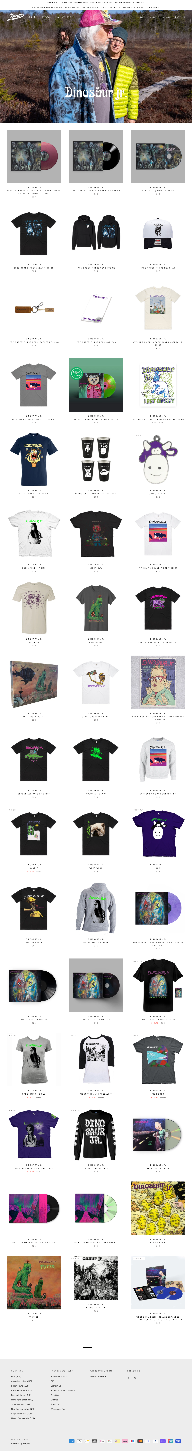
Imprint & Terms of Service (63, 1390)
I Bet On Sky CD (158, 1243)
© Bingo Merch (19, 1440)
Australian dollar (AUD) (21, 1381)
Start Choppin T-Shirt (96, 717)
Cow (158, 868)
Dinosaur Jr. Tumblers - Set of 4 (96, 494)
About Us (55, 1404)
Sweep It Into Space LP (34, 1020)
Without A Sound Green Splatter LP (96, 419)
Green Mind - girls (33, 1094)
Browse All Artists (58, 1376)
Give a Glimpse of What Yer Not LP (34, 1243)
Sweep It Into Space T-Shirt (158, 1020)
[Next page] (104, 1344)
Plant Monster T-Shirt (33, 494)
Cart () (180, 17)
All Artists (64, 17)
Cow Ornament (158, 494)
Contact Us (56, 1386)
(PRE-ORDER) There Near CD (158, 191)
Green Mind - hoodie (96, 942)
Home (32, 17)
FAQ (53, 1381)
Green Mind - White (34, 568)
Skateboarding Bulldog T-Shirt (158, 642)
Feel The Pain (34, 942)
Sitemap (54, 1399)
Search (166, 17)
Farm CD (34, 1317)
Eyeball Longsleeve (96, 1168)
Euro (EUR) (16, 1376)
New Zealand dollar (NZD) (23, 1409)
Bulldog (34, 642)
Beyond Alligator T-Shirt (34, 794)
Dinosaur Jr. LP (96, 1308)
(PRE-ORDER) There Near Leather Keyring (34, 342)
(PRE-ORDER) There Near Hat (158, 268)
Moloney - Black (95, 794)
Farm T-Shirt (96, 642)
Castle (34, 868)
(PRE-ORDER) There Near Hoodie (96, 268)
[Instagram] (135, 1377)
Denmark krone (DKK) (21, 1395)
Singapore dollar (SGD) (21, 1413)
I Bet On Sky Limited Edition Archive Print (158, 419)
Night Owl (96, 568)
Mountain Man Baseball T (96, 1094)
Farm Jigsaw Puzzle (34, 717)
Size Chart (55, 1395)
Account (154, 17)
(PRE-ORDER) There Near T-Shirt (33, 268)
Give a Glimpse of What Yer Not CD (96, 1243)
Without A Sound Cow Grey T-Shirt (34, 419)
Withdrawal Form (58, 1409)
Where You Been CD (158, 1168)
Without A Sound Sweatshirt (158, 794)
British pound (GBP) (20, 1386)
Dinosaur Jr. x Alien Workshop (34, 1168)
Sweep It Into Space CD (96, 1020)
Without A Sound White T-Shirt (158, 568)
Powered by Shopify (20, 1443)
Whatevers (96, 868)
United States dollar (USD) (23, 1418)
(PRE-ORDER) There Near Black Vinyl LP (96, 191)
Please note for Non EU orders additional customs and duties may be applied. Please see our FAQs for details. (96, 7)
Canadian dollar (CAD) (21, 1390)
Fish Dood (158, 1094)
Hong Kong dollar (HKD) (22, 1399)
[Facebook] (128, 1377)
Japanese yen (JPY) (20, 1404)
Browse (46, 17)
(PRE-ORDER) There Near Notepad (96, 342)
